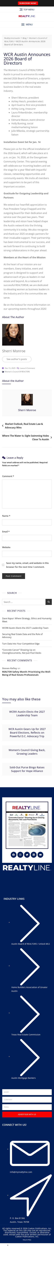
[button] (27, 24)
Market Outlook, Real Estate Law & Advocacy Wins (24, 425)
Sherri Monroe (13, 350)
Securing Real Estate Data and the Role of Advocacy (22, 636)
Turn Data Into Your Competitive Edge (20, 643)
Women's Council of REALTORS (17, 371)
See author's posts (17, 359)
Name (6, 515)
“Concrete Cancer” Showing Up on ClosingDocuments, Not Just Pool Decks (21, 651)
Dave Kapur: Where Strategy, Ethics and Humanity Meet (27, 620)
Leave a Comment (27, 368)
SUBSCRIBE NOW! (27, 3)
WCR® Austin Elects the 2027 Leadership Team (25, 627)
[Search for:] (27, 602)
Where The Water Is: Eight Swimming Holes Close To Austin (25, 437)
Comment (8, 476)
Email (6, 531)
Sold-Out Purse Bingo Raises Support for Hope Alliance (27, 769)
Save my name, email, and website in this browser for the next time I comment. (27, 565)
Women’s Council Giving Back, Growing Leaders (27, 751)
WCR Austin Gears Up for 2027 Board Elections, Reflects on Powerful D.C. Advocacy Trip (27, 732)
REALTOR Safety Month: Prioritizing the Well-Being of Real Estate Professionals (26, 673)
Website (6, 547)
